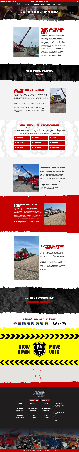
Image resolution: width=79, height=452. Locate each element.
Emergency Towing (20, 406)
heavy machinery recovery (28, 208)
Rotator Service (33, 410)
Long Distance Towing (20, 412)
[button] (39, 375)
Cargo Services (33, 417)
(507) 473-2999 (44, 1)
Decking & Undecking (33, 412)
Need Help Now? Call (36, 1)
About (29, 4)
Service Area (36, 4)
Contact (59, 4)
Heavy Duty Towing (51, 4)
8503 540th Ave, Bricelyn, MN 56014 (8, 1)
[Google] (78, 1)
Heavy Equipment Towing (33, 408)
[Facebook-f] (76, 1)
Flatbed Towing (20, 408)
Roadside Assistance (20, 417)
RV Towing (33, 415)
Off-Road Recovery (20, 415)
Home (26, 4)
